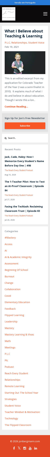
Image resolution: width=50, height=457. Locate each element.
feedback (10, 308)
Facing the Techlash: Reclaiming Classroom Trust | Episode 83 (24, 208)
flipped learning (14, 315)
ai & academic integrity (18, 257)
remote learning (14, 386)
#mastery (10, 237)
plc (6, 360)
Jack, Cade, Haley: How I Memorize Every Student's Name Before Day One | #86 (24, 161)
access (8, 244)
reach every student (16, 373)
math (8, 341)
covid (8, 295)
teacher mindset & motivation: (22, 412)
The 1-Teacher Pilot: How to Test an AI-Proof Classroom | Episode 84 (25, 186)
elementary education (17, 302)
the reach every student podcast (19, 170)
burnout (9, 276)
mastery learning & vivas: (19, 334)
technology (11, 418)
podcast (9, 366)
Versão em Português (25, 2)
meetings (10, 347)
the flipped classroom (18, 425)
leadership (11, 321)
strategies (11, 399)
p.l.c (7, 42)
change (9, 282)
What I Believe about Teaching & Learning (24, 33)
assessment (11, 263)
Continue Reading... (16, 106)
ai (6, 250)
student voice (36, 42)
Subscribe (25, 125)
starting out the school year (21, 392)
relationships (19, 42)
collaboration (12, 289)
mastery (9, 328)
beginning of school (16, 269)
